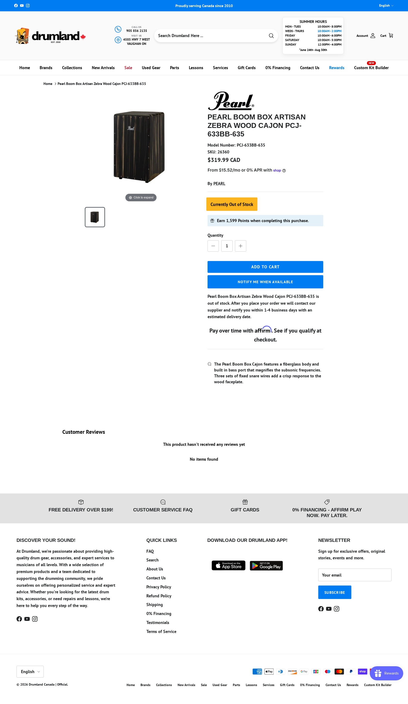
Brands (46, 67)
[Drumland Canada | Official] (51, 36)
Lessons (196, 67)
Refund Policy (158, 596)
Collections (72, 67)
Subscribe (334, 592)
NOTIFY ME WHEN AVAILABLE (265, 281)
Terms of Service (161, 631)
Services (220, 67)
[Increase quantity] (240, 246)
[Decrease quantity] (213, 246)
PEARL (219, 183)
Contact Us (309, 67)
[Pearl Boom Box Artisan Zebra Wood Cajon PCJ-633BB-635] (95, 217)
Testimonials (157, 622)
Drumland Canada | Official (48, 684)
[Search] (271, 36)
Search (152, 560)
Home (24, 67)
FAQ (150, 551)
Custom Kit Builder (371, 65)
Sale (128, 67)
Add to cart (265, 267)
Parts (174, 67)
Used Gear (151, 67)
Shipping (154, 604)
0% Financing (277, 67)
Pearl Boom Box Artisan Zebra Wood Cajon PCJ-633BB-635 (102, 83)
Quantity (215, 235)
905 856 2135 (136, 31)
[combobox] (210, 36)
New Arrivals (103, 67)
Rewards (336, 67)
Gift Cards (247, 67)
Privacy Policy (158, 587)
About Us (154, 569)
